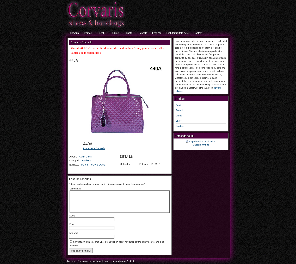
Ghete (129, 33)
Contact (198, 33)
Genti (101, 33)
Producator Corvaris (94, 148)
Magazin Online (201, 144)
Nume (72, 215)
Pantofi (88, 33)
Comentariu (76, 188)
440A (73, 60)
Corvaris (74, 33)
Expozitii (156, 33)
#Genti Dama (98, 164)
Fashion (86, 160)
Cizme (115, 33)
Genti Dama (85, 156)
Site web (73, 233)
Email (72, 224)
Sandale (143, 33)
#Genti (84, 164)
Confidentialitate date (177, 33)
